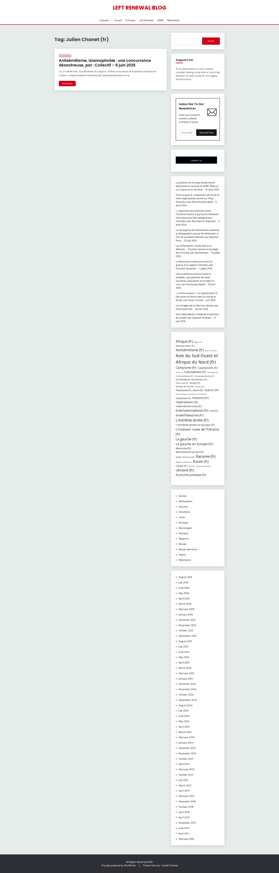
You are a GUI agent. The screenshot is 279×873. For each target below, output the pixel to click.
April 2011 (184, 833)
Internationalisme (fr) (192, 410)
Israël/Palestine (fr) (190, 415)
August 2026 (185, 577)
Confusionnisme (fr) (184, 376)
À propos (131, 20)
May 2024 (184, 721)
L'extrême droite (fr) (192, 420)
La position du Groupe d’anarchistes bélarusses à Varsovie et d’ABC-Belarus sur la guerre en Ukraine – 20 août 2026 (197, 186)
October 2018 (186, 806)
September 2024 (187, 700)
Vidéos (182, 554)
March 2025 (185, 668)
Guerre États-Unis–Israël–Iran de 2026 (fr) (191, 394)
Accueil (118, 20)
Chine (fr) (179, 372)
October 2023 (186, 758)
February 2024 (186, 737)
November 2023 (187, 753)
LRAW (160, 20)
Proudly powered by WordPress (118, 865)
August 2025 (185, 641)
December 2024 (187, 683)
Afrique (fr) (184, 341)
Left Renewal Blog (139, 7)
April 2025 (184, 662)
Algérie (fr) (198, 342)
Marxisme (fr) (183, 448)
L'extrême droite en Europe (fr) (195, 425)
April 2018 (184, 812)
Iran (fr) (214, 410)
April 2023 (184, 764)
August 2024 (185, 705)
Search (211, 41)
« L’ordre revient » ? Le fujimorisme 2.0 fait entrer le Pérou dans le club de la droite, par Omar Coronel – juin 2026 (196, 297)
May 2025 (184, 657)
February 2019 (186, 796)
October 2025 (186, 630)
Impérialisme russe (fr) (189, 406)
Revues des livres (188, 549)
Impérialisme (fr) (187, 402)
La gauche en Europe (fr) (194, 444)
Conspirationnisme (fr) (204, 376)
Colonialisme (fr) (195, 372)
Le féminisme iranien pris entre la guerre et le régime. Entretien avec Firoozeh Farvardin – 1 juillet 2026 (194, 265)
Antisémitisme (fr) (190, 350)
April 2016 (184, 817)
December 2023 (187, 748)
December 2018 (187, 801)
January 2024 (186, 742)
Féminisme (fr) (183, 390)
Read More (67, 83)
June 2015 (184, 828)
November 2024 (187, 689)
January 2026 (186, 614)
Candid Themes (169, 865)
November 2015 (187, 822)
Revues (182, 544)
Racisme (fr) (205, 456)
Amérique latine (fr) (185, 345)
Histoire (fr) (200, 398)
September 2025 (187, 635)
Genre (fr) (198, 390)
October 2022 (186, 774)
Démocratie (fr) (182, 383)
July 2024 (183, 710)
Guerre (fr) (212, 390)
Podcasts (183, 533)
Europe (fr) (195, 382)
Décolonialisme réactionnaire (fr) (191, 379)
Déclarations (65, 54)
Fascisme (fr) (200, 387)
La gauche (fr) (186, 439)
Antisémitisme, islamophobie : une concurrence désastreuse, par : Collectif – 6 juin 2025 (105, 63)
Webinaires (173, 20)
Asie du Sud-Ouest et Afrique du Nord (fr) (197, 359)
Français (104, 20)
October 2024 (186, 694)
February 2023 (186, 769)
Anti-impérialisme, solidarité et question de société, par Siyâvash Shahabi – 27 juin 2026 (197, 318)
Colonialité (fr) (212, 372)
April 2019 (184, 790)
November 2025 (187, 625)
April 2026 (184, 598)
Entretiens (184, 511)
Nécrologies (185, 528)
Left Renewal (146, 20)
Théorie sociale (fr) (203, 466)
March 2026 (185, 603)
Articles (183, 496)
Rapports (184, 538)
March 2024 (185, 732)
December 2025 (187, 619)
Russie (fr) (201, 461)
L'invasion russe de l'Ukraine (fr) (197, 431)
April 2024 (184, 726)
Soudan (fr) (181, 465)
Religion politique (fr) (184, 462)
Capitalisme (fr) (208, 368)
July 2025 (183, 646)
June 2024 (184, 716)
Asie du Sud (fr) (211, 351)
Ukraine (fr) (185, 470)
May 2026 (184, 593)
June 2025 (184, 652)
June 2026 (184, 587)
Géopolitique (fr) (183, 398)
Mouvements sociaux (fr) (190, 452)
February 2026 (186, 609)
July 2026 (183, 582)
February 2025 (186, 673)
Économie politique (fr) (191, 475)
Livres (182, 517)
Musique (183, 522)
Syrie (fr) (192, 466)
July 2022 (183, 780)
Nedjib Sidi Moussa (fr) (185, 457)
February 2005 (186, 838)
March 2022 (185, 785)
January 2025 (186, 678)
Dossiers (183, 506)
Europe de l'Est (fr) (185, 386)
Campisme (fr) (186, 367)
